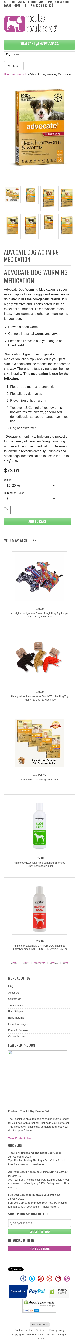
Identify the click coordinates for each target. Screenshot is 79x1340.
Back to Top (40, 1324)
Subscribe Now (39, 1231)
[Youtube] (41, 1280)
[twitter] (32, 1280)
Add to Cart (37, 521)
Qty (6, 508)
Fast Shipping (16, 1011)
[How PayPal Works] (28, 1297)
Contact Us (14, 998)
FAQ (10, 986)
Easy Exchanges (18, 1024)
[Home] (30, 30)
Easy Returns (16, 1017)
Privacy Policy (56, 1330)
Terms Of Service (38, 1330)
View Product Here (19, 1138)
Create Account (17, 1036)
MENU (12, 66)
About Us (13, 992)
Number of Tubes (14, 492)
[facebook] (23, 1280)
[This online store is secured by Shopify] (59, 1297)
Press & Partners (18, 1030)
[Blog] (67, 1280)
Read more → (40, 1164)
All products (20, 74)
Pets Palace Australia (44, 1334)
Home (7, 74)
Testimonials (15, 1005)
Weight (8, 479)
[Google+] (49, 1280)
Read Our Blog (40, 1248)
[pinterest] (58, 1280)
